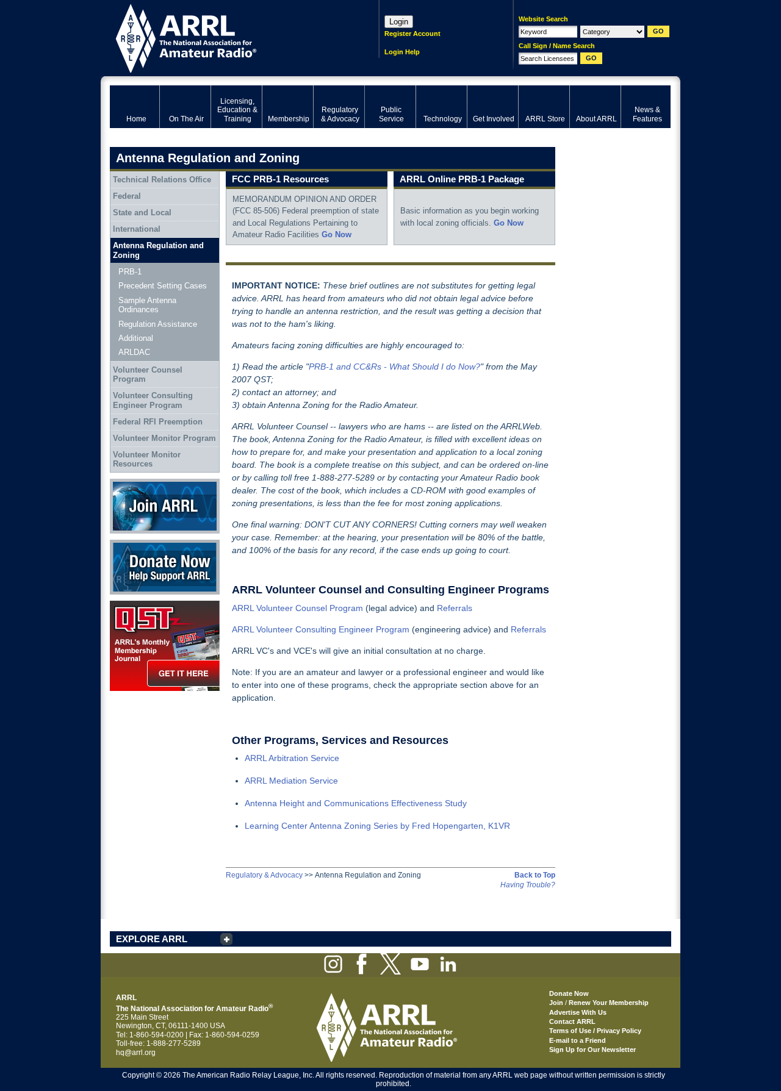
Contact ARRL (572, 1021)
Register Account (412, 33)
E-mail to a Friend (577, 1040)
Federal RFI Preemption (158, 421)
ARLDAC (134, 352)
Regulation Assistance (157, 324)
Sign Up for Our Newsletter (592, 1049)
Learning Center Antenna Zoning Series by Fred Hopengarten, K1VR (377, 826)
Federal (127, 196)
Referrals (454, 608)
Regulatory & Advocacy (264, 875)
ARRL (228, 37)
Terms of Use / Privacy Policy (595, 1030)
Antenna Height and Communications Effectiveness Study (356, 803)
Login (398, 21)
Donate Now (130, 544)
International (136, 229)
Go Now (336, 234)
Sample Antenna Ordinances (147, 305)
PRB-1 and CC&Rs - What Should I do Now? (394, 366)
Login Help (402, 51)
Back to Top (534, 875)
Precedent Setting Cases (162, 285)
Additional (135, 338)
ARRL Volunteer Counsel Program (297, 608)
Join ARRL (127, 483)
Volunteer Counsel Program (147, 374)
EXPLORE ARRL (151, 939)
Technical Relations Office (162, 179)
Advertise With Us (577, 1012)
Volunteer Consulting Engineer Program (153, 400)
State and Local (142, 212)
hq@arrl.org (136, 1052)
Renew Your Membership (609, 1002)
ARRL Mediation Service (291, 780)
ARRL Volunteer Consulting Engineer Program (320, 629)
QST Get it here (135, 605)
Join (556, 1002)
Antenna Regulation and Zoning (158, 250)
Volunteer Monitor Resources (147, 459)
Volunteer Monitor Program (164, 438)
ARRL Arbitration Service (292, 758)
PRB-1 (130, 271)
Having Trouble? (527, 885)
